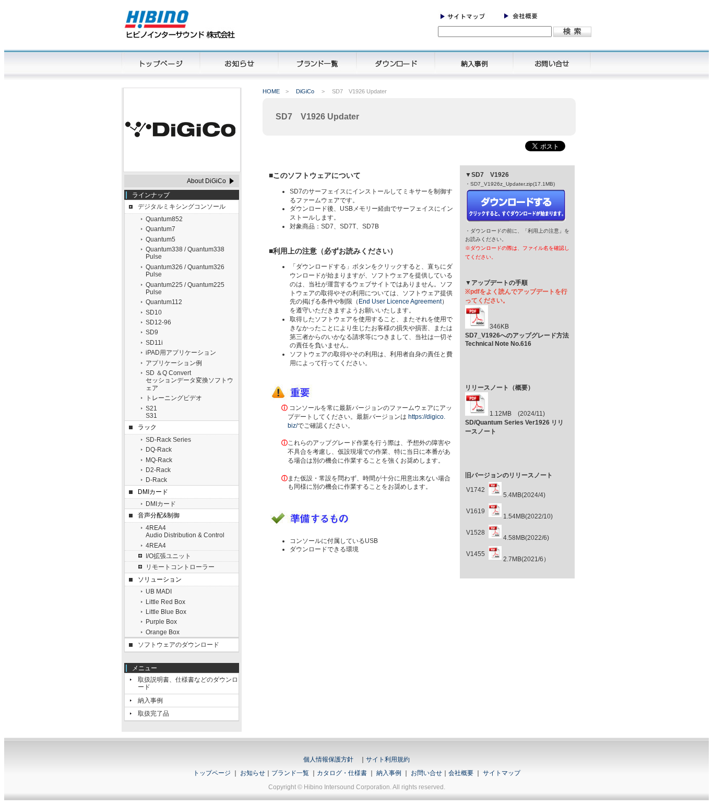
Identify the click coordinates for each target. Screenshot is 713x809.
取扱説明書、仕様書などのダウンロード (188, 683)
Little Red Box (165, 602)
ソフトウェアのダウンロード (178, 644)
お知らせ (252, 773)
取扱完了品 (153, 713)
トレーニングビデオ (174, 398)
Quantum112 (164, 302)
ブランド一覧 (290, 773)
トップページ (212, 773)
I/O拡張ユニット (168, 556)
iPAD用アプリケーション (181, 352)
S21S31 (151, 412)
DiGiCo (305, 91)
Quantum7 (160, 229)
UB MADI (159, 591)
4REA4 (156, 545)
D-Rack (156, 480)
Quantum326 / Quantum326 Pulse (185, 270)
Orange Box (163, 632)
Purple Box (161, 621)
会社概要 (460, 773)
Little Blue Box (166, 611)
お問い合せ (426, 773)
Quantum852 (164, 219)
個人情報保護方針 (328, 759)
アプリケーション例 (174, 363)
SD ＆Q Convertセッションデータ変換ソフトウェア (189, 380)
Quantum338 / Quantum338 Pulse (185, 253)
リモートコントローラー (180, 567)
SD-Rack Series (168, 439)
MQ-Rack (159, 460)
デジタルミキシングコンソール (181, 206)
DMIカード (161, 504)
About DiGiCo (206, 181)
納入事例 (150, 700)
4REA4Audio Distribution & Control (185, 531)
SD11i (154, 342)
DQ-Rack (159, 449)
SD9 (152, 332)
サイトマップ (501, 773)
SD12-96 (158, 322)
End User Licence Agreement (400, 301)
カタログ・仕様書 (342, 773)
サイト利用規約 (388, 759)
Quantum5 (160, 239)
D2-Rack (158, 470)
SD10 (154, 312)
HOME (271, 91)
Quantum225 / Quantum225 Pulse (185, 288)
